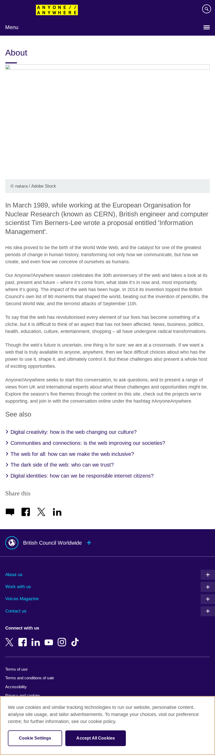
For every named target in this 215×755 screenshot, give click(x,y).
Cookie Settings (35, 738)
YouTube (50, 638)
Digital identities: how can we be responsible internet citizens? (82, 476)
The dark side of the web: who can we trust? (62, 465)
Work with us (18, 586)
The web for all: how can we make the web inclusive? (72, 454)
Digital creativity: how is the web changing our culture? (73, 432)
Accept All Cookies (95, 738)
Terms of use (16, 669)
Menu (11, 27)
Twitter (10, 638)
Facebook (23, 638)
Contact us (15, 611)
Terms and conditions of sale (29, 678)
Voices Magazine (22, 598)
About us (14, 574)
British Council (18, 10)
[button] (107, 543)
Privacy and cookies (22, 695)
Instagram (63, 638)
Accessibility (16, 687)
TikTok (76, 638)
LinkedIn (36, 638)
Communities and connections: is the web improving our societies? (87, 443)
